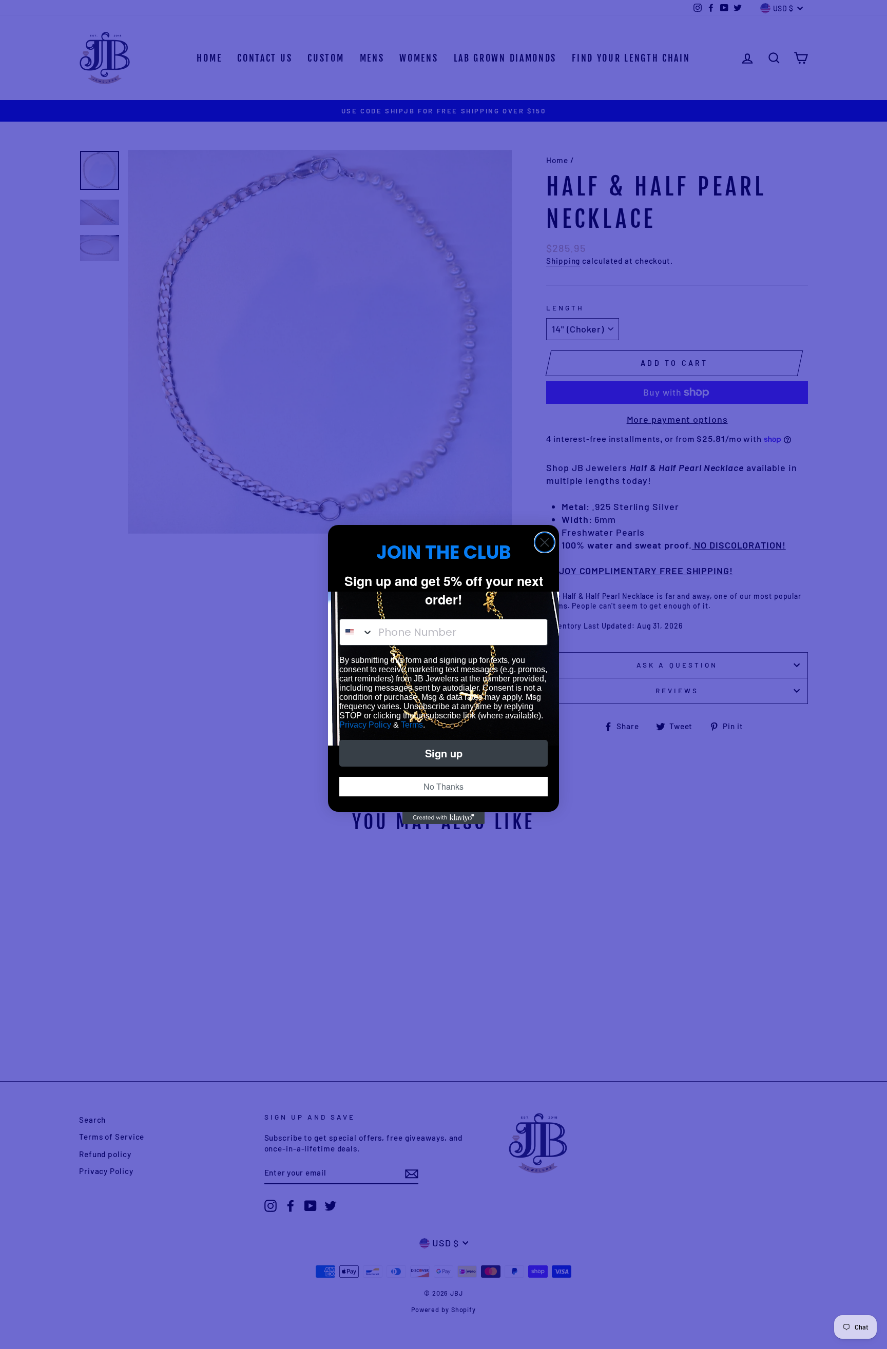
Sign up (443, 753)
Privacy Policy (365, 724)
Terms (412, 724)
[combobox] (356, 632)
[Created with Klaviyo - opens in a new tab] (443, 818)
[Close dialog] (544, 542)
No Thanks (443, 786)
